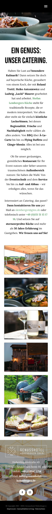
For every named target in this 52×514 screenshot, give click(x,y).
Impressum (11, 509)
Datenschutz (40, 509)
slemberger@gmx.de (27, 210)
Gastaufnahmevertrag (25, 509)
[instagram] (30, 492)
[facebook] (22, 492)
